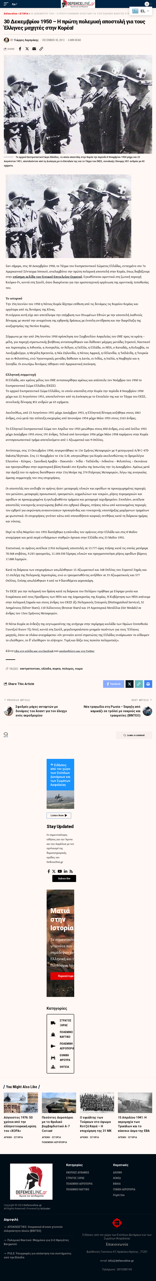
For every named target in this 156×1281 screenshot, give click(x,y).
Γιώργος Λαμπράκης (26, 40)
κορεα (56, 668)
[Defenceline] (78, 4)
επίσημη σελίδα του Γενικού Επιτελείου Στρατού (47, 276)
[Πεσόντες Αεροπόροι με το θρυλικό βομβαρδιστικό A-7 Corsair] (59, 1103)
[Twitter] (54, 871)
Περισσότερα (65, 976)
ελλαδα (46, 668)
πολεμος (68, 668)
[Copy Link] (41, 49)
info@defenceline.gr (121, 1260)
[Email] (34, 49)
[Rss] (71, 871)
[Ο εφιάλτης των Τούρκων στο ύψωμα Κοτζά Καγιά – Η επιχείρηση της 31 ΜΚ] (97, 1103)
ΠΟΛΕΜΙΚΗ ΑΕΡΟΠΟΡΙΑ (54, 1142)
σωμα (79, 668)
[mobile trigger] (7, 4)
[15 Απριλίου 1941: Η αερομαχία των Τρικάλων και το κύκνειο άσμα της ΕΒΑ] (135, 1103)
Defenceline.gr (33, 1205)
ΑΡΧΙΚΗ (8, 1137)
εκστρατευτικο (30, 668)
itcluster (45, 1208)
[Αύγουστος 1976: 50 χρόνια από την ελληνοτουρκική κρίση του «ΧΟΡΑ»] (21, 1103)
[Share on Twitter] (27, 49)
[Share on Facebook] (20, 49)
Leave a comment (136, 735)
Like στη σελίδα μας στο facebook (34, 651)
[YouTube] (60, 871)
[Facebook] (49, 871)
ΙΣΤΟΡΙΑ (18, 1137)
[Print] (148, 684)
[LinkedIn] (65, 871)
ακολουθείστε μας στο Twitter (76, 651)
